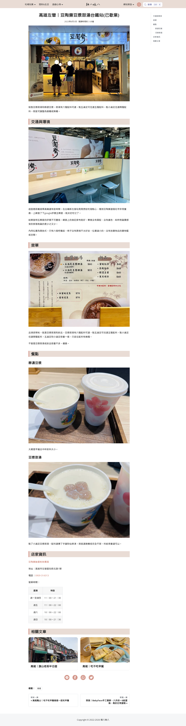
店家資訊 (156, 37)
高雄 (39, 688)
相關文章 (156, 41)
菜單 (155, 20)
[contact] (139, 4)
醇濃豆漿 (158, 28)
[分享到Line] (66, 677)
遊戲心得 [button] (56, 4)
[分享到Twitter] (91, 677)
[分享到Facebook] (75, 677)
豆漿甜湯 (158, 32)
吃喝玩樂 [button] (29, 4)
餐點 (155, 24)
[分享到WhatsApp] (83, 677)
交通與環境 (157, 16)
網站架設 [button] (127, 4)
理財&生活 (44, 4)
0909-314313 (42, 575)
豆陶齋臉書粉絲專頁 (38, 561)
